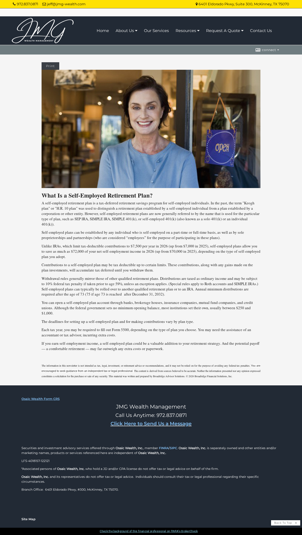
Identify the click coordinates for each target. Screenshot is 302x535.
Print (50, 66)
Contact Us (261, 30)
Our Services (156, 30)
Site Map (28, 519)
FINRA (164, 448)
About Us (125, 30)
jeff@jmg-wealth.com (66, 4)
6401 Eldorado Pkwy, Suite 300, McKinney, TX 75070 (243, 4)
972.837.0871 (27, 4)
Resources (186, 30)
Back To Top (283, 522)
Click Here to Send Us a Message (151, 424)
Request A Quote (223, 30)
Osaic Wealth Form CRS (40, 399)
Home (103, 30)
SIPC (173, 448)
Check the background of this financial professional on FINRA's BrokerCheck (149, 531)
